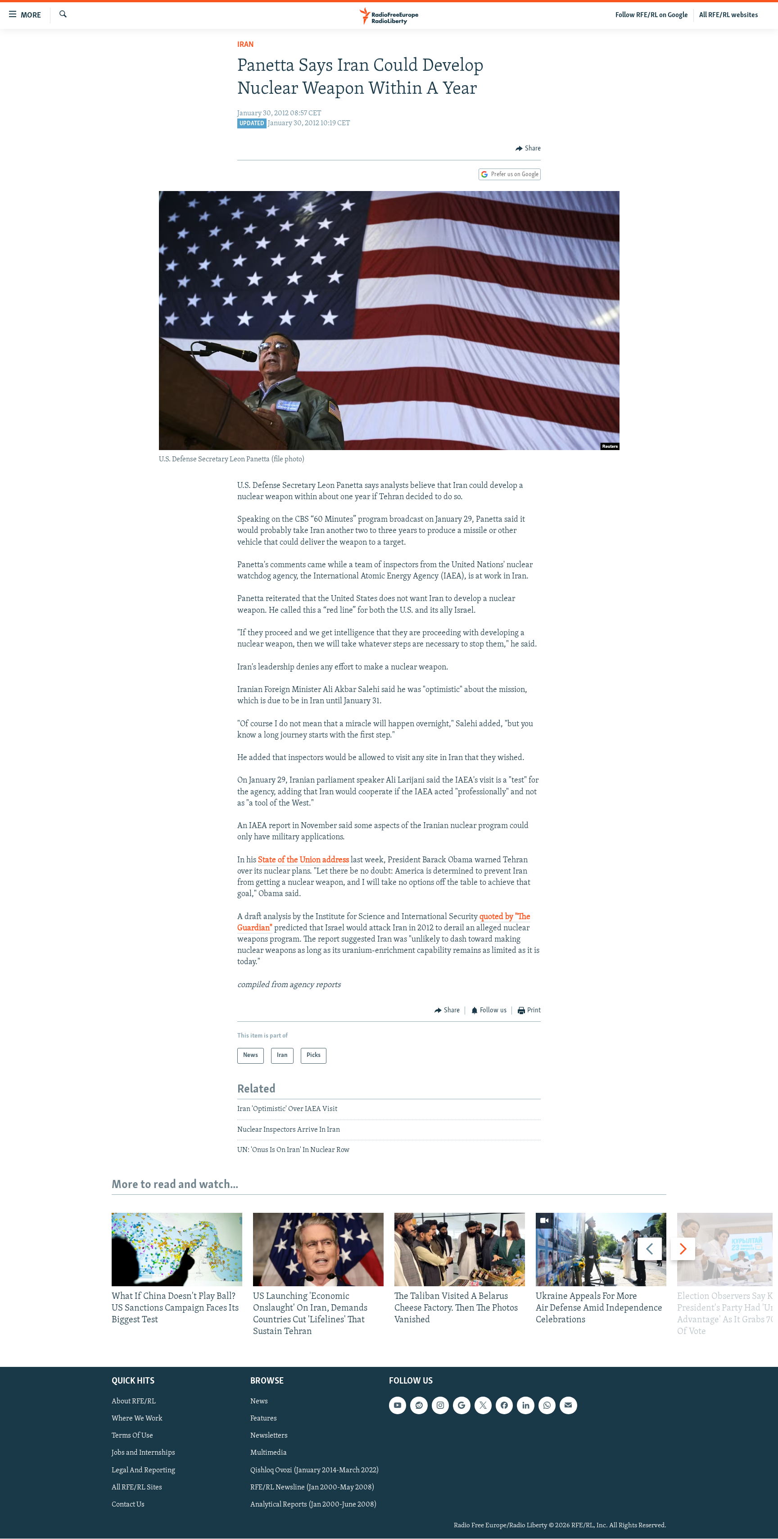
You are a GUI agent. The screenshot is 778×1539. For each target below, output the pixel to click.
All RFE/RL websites (728, 15)
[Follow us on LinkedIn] (525, 1405)
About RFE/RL (134, 1402)
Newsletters (269, 1436)
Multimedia (268, 1453)
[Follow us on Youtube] (397, 1405)
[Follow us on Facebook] (504, 1405)
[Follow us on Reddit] (418, 1405)
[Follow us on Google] (461, 1405)
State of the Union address (303, 860)
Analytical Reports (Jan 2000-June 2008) (313, 1504)
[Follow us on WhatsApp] (547, 1405)
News (259, 1402)
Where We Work (137, 1419)
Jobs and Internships (143, 1453)
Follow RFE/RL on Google (651, 15)
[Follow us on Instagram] (440, 1405)
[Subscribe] (568, 1405)
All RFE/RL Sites (137, 1487)
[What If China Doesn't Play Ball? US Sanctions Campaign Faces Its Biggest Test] (177, 1249)
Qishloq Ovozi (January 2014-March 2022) (314, 1470)
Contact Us (128, 1504)
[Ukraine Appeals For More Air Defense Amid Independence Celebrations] (601, 1249)
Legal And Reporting (143, 1470)
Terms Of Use (132, 1436)
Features (263, 1419)
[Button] (528, 149)
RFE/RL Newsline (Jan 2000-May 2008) (312, 1487)
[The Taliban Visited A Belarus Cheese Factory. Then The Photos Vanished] (459, 1249)
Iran (245, 45)
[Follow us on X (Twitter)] (483, 1405)
